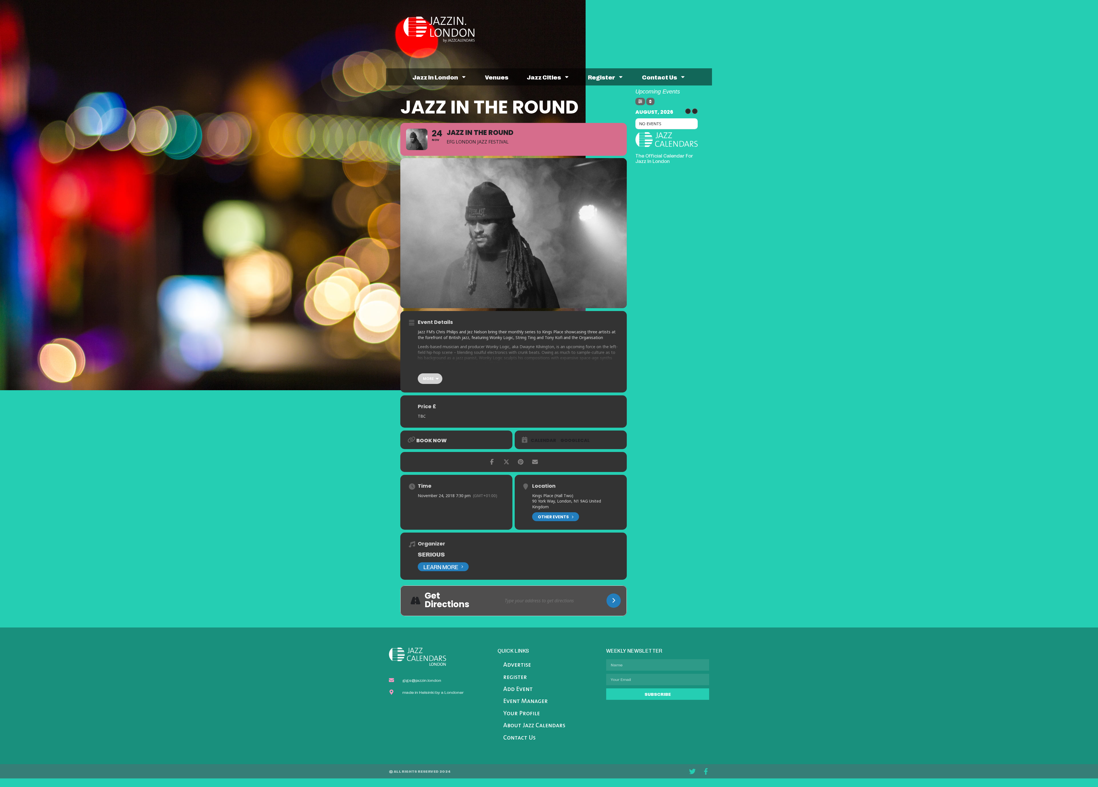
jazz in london (435, 76)
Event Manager (525, 701)
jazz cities (544, 76)
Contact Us (519, 738)
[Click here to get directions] (613, 600)
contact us (659, 76)
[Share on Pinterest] (521, 462)
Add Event (518, 689)
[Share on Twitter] (506, 462)
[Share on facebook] (492, 462)
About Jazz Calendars (534, 725)
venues (496, 76)
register (601, 76)
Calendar (543, 440)
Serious (431, 554)
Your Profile (521, 713)
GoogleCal (575, 440)
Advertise (517, 665)
